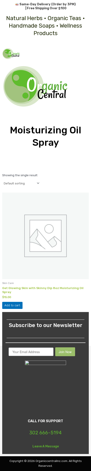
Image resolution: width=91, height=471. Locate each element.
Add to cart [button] (12, 305)
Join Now (65, 352)
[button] (85, 53)
